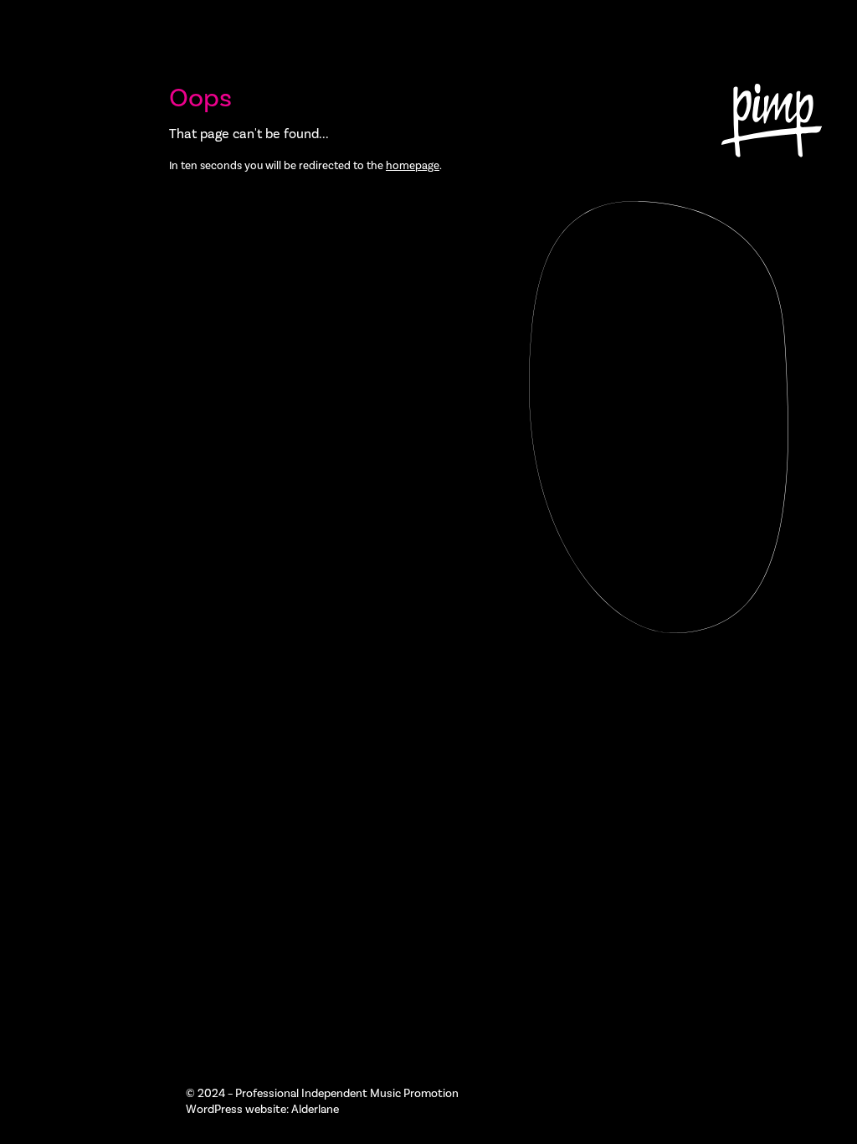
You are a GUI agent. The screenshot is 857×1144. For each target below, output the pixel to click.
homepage (412, 165)
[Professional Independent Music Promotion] (771, 123)
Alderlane (315, 1109)
